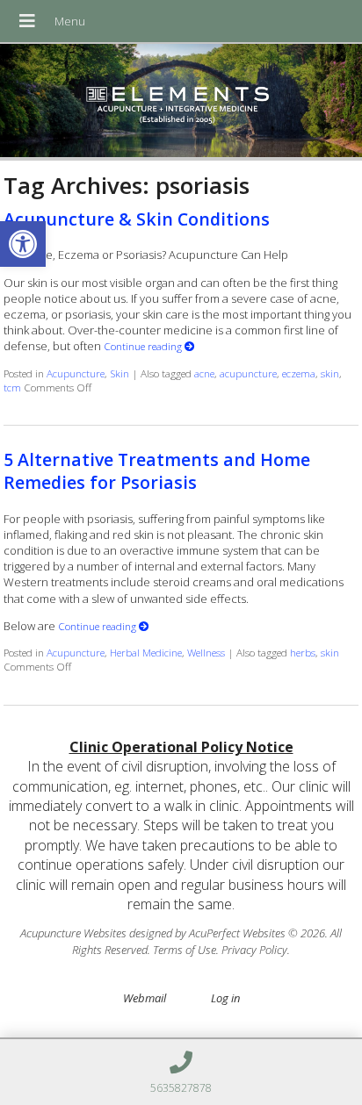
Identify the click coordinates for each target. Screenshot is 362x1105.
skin (330, 373)
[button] (23, 244)
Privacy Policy (254, 950)
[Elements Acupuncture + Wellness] (181, 102)
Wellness (206, 652)
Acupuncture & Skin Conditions (137, 219)
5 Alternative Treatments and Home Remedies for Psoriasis (157, 470)
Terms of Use (184, 950)
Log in (225, 998)
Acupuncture (76, 373)
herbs (302, 652)
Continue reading (144, 346)
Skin (119, 373)
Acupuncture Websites (73, 933)
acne (204, 373)
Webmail (144, 998)
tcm (12, 387)
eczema (298, 373)
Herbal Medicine (146, 652)
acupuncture (248, 373)
